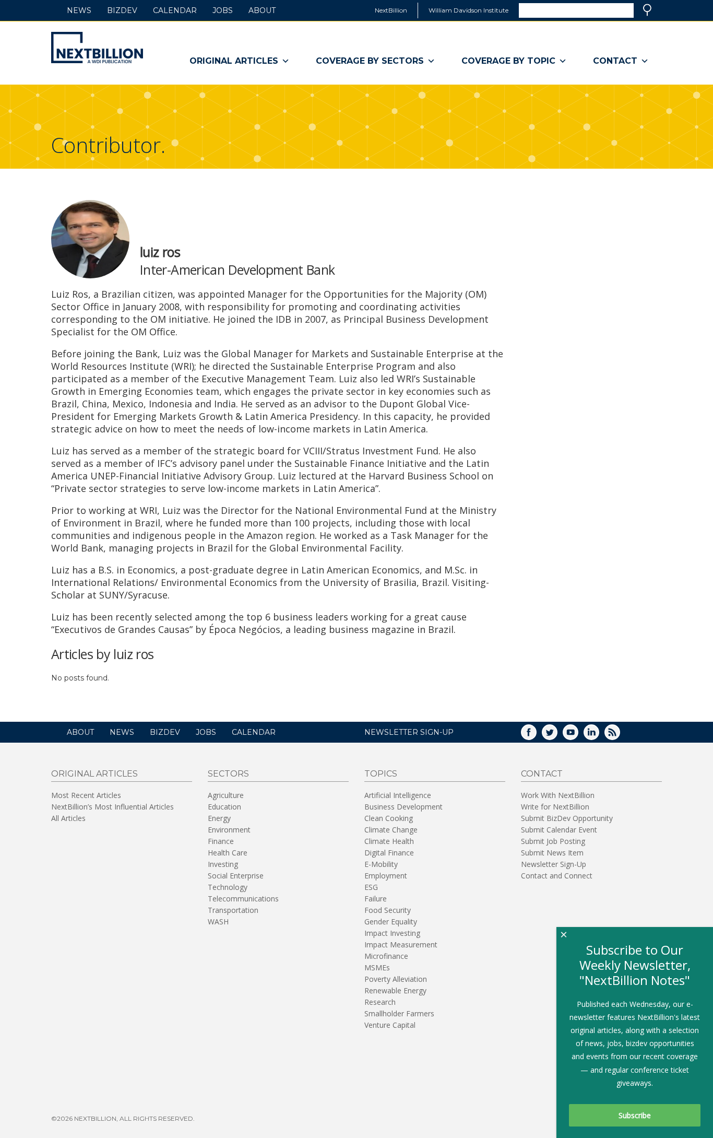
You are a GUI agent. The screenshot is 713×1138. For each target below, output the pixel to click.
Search (647, 10)
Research (380, 1002)
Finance (221, 841)
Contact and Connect (556, 876)
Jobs (222, 10)
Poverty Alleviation (395, 979)
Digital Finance (389, 853)
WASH (218, 921)
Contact (615, 61)
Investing (223, 864)
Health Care (227, 853)
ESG (371, 887)
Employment (385, 876)
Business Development (403, 807)
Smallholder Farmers (399, 1013)
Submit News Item (552, 853)
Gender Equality (390, 921)
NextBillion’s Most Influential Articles (112, 807)
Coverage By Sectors (370, 61)
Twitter (556, 735)
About (262, 10)
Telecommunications (243, 899)
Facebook (536, 735)
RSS (619, 735)
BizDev (122, 10)
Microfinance (386, 956)
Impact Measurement (400, 944)
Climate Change (391, 830)
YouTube (577, 735)
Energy (219, 818)
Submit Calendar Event (559, 830)
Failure (375, 899)
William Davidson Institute (468, 10)
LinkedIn (598, 735)
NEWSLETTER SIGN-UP (409, 732)
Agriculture (226, 795)
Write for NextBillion (555, 807)
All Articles (68, 818)
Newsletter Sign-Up (553, 864)
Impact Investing (392, 933)
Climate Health (389, 841)
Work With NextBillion (558, 795)
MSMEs (377, 967)
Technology (227, 887)
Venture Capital (389, 1025)
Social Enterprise (236, 876)
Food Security (387, 910)
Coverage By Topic (508, 61)
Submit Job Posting (553, 841)
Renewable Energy (395, 990)
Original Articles (233, 61)
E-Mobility (381, 864)
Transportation (233, 910)
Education (224, 807)
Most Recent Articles (86, 795)
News (79, 10)
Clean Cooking (388, 818)
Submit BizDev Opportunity (567, 818)
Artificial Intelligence (397, 795)
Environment (229, 830)
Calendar (175, 10)
